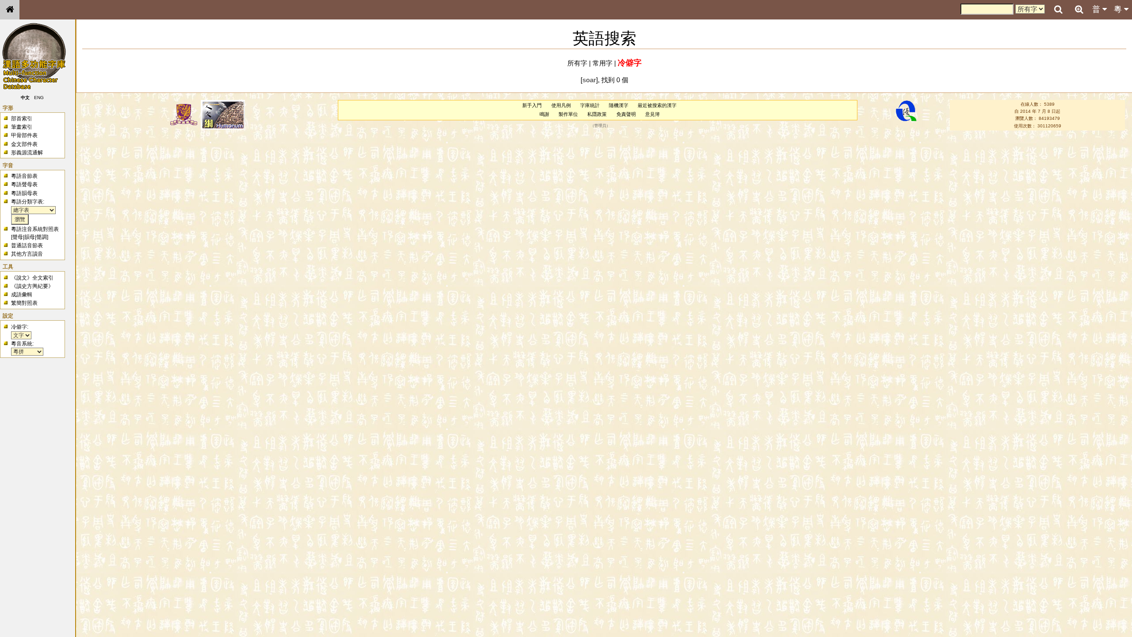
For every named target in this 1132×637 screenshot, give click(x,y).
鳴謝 (544, 114)
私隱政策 (597, 114)
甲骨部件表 (24, 135)
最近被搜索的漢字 (657, 105)
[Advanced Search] (1079, 9)
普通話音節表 (27, 245)
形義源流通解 (27, 153)
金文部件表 (24, 144)
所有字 (577, 63)
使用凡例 (561, 105)
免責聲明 (626, 114)
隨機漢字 (618, 105)
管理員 (600, 125)
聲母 (17, 237)
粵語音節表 (24, 176)
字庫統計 (590, 105)
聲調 (41, 237)
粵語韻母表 (24, 193)
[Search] (1058, 9)
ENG (39, 97)
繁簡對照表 (24, 303)
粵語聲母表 (24, 184)
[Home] (9, 9)
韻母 (29, 237)
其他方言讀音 (27, 254)
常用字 (602, 63)
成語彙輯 (21, 295)
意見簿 (652, 114)
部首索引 (21, 118)
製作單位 (568, 114)
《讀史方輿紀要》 (32, 286)
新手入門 (532, 105)
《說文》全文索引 (32, 278)
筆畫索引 (21, 127)
